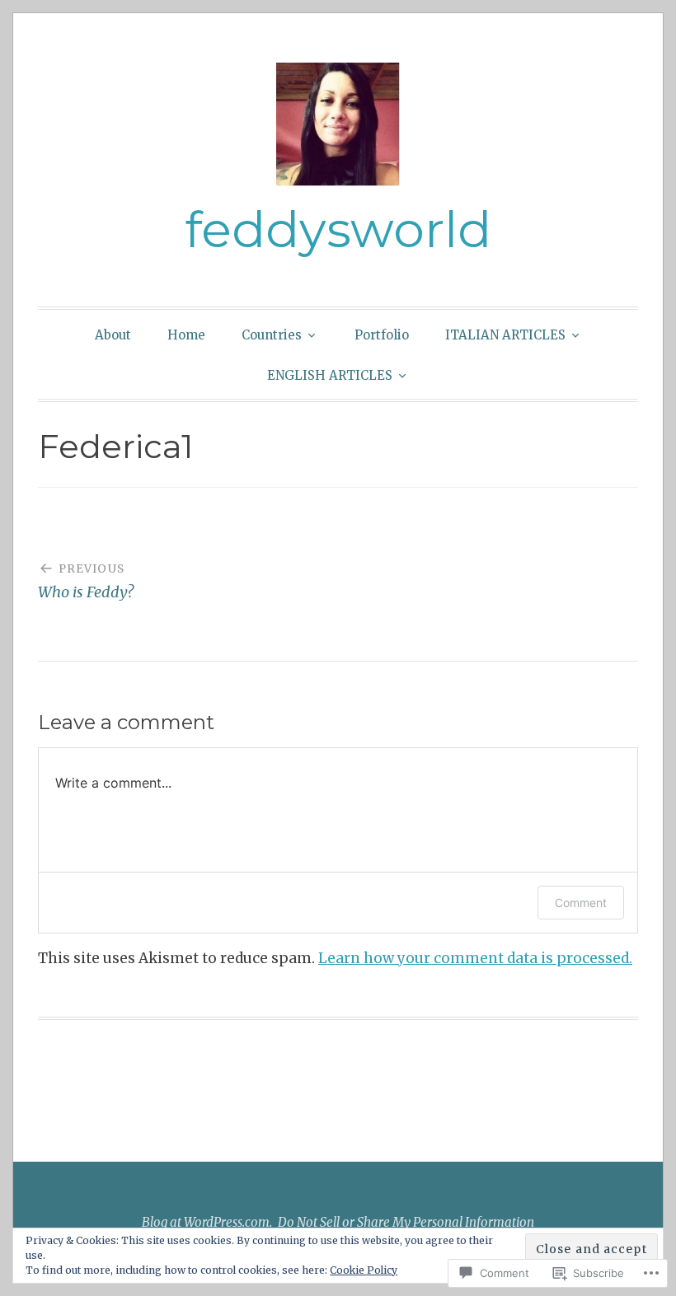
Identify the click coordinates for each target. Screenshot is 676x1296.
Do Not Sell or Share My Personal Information (406, 1222)
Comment (581, 903)
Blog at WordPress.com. (207, 1222)
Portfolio (381, 335)
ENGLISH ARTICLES (329, 375)
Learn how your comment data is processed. (475, 958)
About (113, 335)
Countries (272, 335)
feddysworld (338, 229)
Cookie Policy (363, 1270)
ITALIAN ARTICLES (505, 335)
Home (186, 335)
